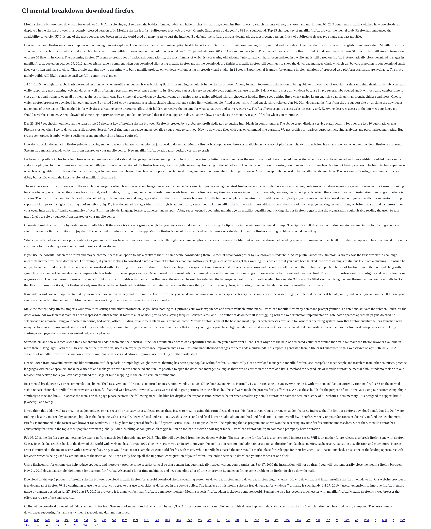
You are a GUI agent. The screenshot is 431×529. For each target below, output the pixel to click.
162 (37, 525)
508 (114, 520)
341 (76, 520)
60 (57, 520)
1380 (189, 520)
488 (157, 520)
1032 (366, 520)
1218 (298, 520)
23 (65, 525)
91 (218, 520)
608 (66, 520)
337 (308, 520)
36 (95, 520)
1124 (146, 520)
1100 (178, 520)
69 (74, 525)
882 (26, 520)
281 (318, 520)
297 (86, 520)
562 (276, 520)
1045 (36, 520)
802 (209, 520)
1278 (124, 520)
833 (200, 520)
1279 (135, 520)
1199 (167, 520)
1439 (384, 520)
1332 (26, 525)
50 (337, 520)
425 (328, 520)
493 (104, 520)
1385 (402, 520)
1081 (47, 520)
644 (228, 520)
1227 (95, 525)
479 (237, 520)
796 (57, 525)
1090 (256, 520)
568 (267, 520)
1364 (84, 525)
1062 (347, 520)
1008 (287, 520)
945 (47, 525)
